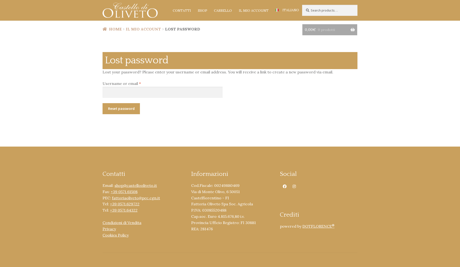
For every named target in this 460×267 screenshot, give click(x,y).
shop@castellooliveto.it (136, 185)
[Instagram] (294, 186)
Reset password (121, 108)
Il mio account (254, 10)
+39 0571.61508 (124, 191)
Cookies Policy (116, 235)
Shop (202, 10)
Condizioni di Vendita (122, 222)
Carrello (223, 10)
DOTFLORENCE (318, 226)
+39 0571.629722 (124, 204)
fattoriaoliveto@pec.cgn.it (136, 198)
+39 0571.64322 (124, 210)
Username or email (130, 83)
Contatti (182, 10)
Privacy (109, 228)
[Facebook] (284, 186)
